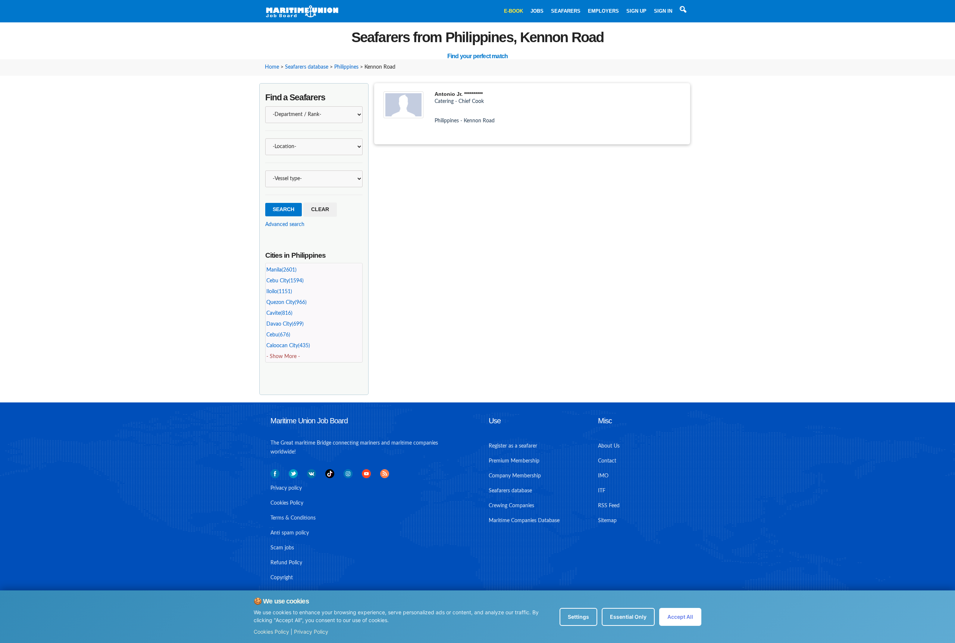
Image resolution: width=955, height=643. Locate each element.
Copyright (281, 577)
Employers (603, 11)
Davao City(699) (285, 324)
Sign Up (636, 11)
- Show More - (283, 356)
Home (272, 67)
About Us (609, 446)
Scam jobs (282, 548)
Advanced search (284, 224)
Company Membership (515, 476)
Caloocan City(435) (288, 345)
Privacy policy (286, 488)
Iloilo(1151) (279, 291)
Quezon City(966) (286, 302)
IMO (603, 476)
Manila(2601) (281, 270)
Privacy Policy (311, 631)
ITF (601, 490)
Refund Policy (286, 562)
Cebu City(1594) (285, 280)
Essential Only (628, 617)
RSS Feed (609, 505)
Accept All (680, 617)
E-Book (513, 11)
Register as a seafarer (513, 446)
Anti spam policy (289, 533)
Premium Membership (514, 461)
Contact (607, 461)
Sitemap (607, 520)
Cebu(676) (278, 335)
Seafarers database (306, 67)
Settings (578, 617)
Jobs (537, 11)
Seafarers (565, 11)
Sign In (663, 11)
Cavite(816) (279, 313)
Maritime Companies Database (524, 520)
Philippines (346, 67)
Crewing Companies (511, 505)
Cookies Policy (271, 631)
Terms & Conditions (293, 518)
